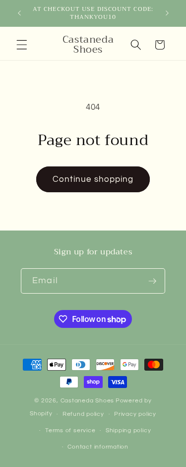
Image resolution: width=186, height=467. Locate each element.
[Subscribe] (152, 281)
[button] (22, 45)
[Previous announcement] (19, 13)
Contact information (97, 447)
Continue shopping (93, 179)
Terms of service (70, 430)
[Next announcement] (167, 13)
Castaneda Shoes (88, 400)
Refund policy (83, 414)
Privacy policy (135, 414)
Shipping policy (128, 430)
